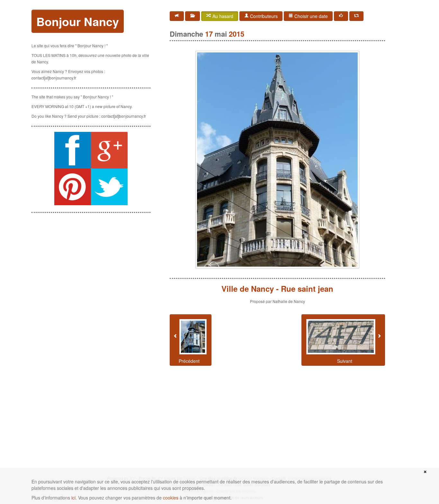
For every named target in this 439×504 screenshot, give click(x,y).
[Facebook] (341, 16)
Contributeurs (263, 16)
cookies (170, 497)
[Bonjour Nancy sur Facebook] (72, 150)
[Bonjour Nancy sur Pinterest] (72, 187)
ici (73, 497)
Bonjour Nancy (77, 21)
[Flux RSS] (177, 16)
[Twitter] (356, 16)
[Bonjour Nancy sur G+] (109, 150)
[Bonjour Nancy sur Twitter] (109, 187)
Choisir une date (310, 16)
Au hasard (222, 16)
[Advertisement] (91, 258)
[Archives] (192, 16)
